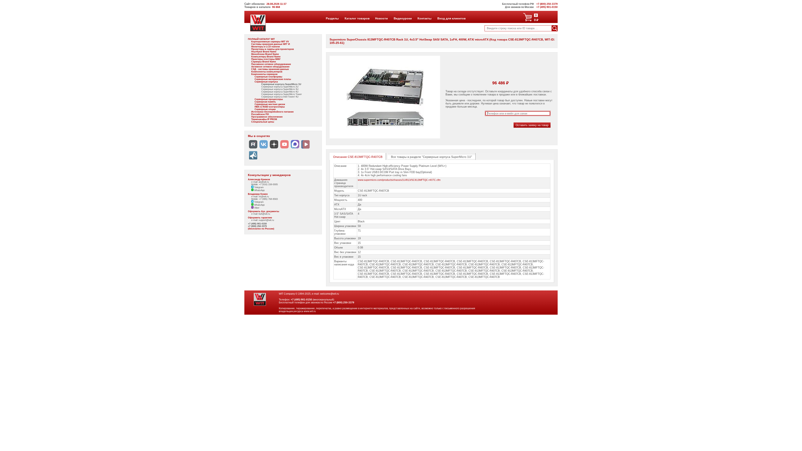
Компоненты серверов (264, 74)
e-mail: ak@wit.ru (260, 182)
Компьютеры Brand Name (265, 56)
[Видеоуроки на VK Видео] (305, 148)
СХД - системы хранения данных (270, 69)
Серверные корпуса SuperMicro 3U (279, 89)
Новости (381, 18)
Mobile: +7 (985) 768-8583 (264, 199)
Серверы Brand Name (263, 61)
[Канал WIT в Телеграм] (253, 159)
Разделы (332, 18)
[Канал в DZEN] (274, 148)
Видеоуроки (403, 18)
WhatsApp (259, 190)
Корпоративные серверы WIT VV (270, 41)
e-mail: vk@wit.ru (260, 196)
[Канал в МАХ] (295, 148)
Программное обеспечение (267, 116)
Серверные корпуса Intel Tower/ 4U (279, 96)
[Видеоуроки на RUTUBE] (253, 148)
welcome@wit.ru (329, 293)
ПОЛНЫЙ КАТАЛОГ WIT (261, 39)
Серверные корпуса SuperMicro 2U (279, 86)
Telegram (259, 187)
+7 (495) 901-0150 (257, 223)
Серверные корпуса (266, 81)
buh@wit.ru (264, 214)
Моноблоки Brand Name (265, 54)
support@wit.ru (266, 220)
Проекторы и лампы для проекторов (272, 49)
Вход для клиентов (451, 18)
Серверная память (265, 101)
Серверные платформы (268, 76)
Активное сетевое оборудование (270, 66)
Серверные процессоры (269, 99)
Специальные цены (262, 121)
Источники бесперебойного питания (272, 111)
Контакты (424, 18)
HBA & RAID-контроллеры (270, 106)
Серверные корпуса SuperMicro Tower (281, 94)
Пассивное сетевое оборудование (271, 64)
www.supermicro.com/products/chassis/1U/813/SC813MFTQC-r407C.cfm (399, 180)
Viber (256, 207)
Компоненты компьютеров (266, 71)
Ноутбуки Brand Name (263, 51)
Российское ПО (260, 114)
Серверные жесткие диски (270, 104)
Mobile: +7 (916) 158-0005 (264, 184)
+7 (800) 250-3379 (257, 226)
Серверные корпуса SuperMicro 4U (279, 91)
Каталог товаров (357, 18)
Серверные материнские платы (273, 79)
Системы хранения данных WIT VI (270, 44)
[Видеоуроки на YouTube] (284, 148)
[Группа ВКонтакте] (263, 148)
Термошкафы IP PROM (264, 119)
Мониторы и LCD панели (265, 46)
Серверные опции (265, 109)
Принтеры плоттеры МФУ (265, 59)
